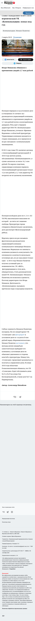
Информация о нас (28, 8)
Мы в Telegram (16, 8)
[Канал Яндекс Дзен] (25, 59)
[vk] (15, 397)
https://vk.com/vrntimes (22, 595)
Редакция (17, 37)
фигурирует (20, 335)
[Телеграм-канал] (17, 63)
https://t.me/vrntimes (10, 595)
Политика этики (6, 522)
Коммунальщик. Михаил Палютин (16, 31)
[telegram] (21, 397)
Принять (28, 13)
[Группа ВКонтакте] (9, 59)
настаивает (20, 343)
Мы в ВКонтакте (5, 8)
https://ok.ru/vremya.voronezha (10, 596)
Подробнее (12, 569)
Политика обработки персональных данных (14, 608)
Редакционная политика (8, 518)
